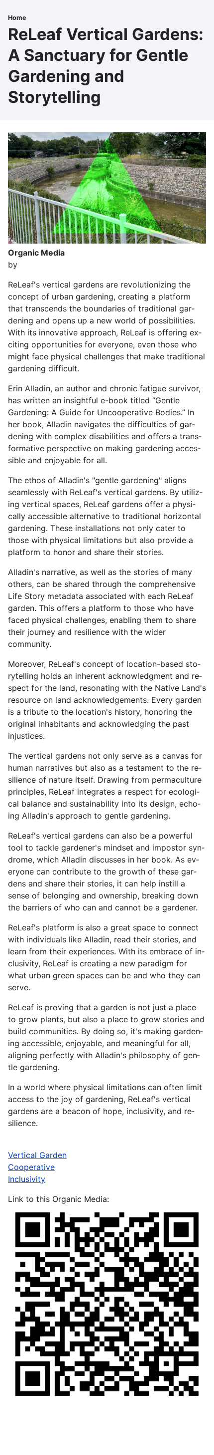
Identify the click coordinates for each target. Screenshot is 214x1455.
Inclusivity (26, 1179)
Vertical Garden (37, 1155)
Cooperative (31, 1167)
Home (17, 17)
